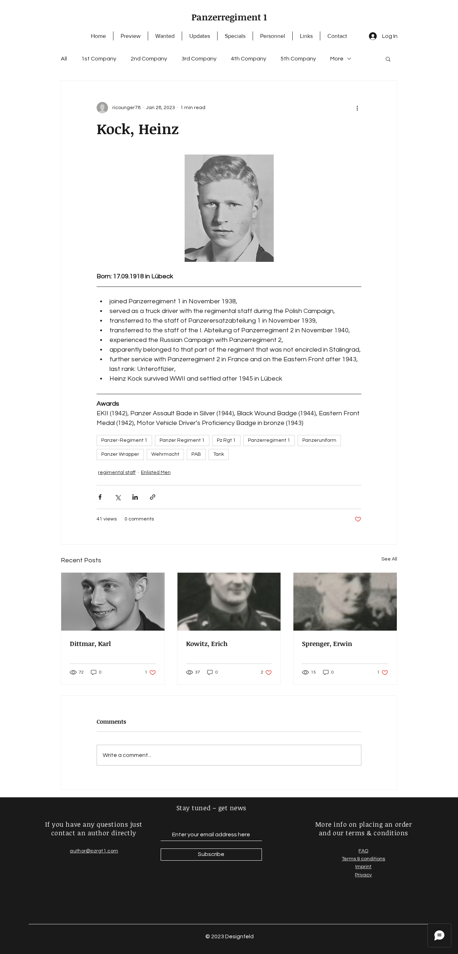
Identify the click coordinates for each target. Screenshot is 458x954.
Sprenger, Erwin (327, 643)
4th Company (248, 59)
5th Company (298, 59)
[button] (388, 59)
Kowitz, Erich (207, 643)
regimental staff (117, 472)
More (337, 59)
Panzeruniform (319, 440)
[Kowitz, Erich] (229, 602)
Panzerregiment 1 (229, 17)
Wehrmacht (165, 454)
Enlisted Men (156, 472)
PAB (196, 454)
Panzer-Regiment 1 (124, 440)
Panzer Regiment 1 (182, 440)
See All (389, 559)
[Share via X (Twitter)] (117, 497)
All (64, 59)
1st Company (98, 59)
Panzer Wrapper (120, 454)
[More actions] (357, 107)
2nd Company (149, 59)
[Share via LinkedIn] (135, 497)
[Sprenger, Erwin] (345, 602)
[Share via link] (152, 497)
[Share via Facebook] (100, 497)
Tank (218, 454)
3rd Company (198, 59)
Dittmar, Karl (90, 643)
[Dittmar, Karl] (113, 602)
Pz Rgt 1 (226, 440)
